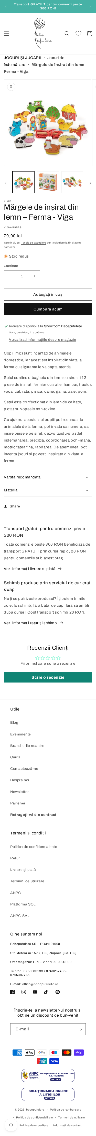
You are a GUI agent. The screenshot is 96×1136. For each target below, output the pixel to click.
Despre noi (19, 780)
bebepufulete (35, 1109)
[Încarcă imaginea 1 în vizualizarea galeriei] (23, 182)
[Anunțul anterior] (5, 6)
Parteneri (18, 803)
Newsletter (19, 792)
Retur (15, 858)
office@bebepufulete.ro (40, 984)
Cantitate (11, 266)
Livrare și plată (23, 870)
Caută (15, 757)
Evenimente (20, 734)
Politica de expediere (33, 1125)
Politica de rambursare (65, 1109)
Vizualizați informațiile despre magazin (42, 340)
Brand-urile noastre (27, 746)
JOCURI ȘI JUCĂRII (22, 58)
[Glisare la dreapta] (90, 183)
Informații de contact (67, 1125)
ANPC (15, 893)
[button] (6, 33)
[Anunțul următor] (90, 6)
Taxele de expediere (33, 242)
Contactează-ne (24, 769)
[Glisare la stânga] (5, 183)
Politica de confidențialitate (33, 847)
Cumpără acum (48, 309)
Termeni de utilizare (27, 881)
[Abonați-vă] (80, 1029)
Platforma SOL (23, 904)
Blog (14, 723)
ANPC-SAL (20, 916)
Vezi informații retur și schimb (30, 623)
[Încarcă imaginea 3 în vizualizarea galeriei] (72, 182)
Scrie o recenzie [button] (48, 677)
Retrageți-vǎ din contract (33, 815)
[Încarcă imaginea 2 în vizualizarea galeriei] (48, 182)
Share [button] (15, 506)
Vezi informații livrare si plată (29, 569)
